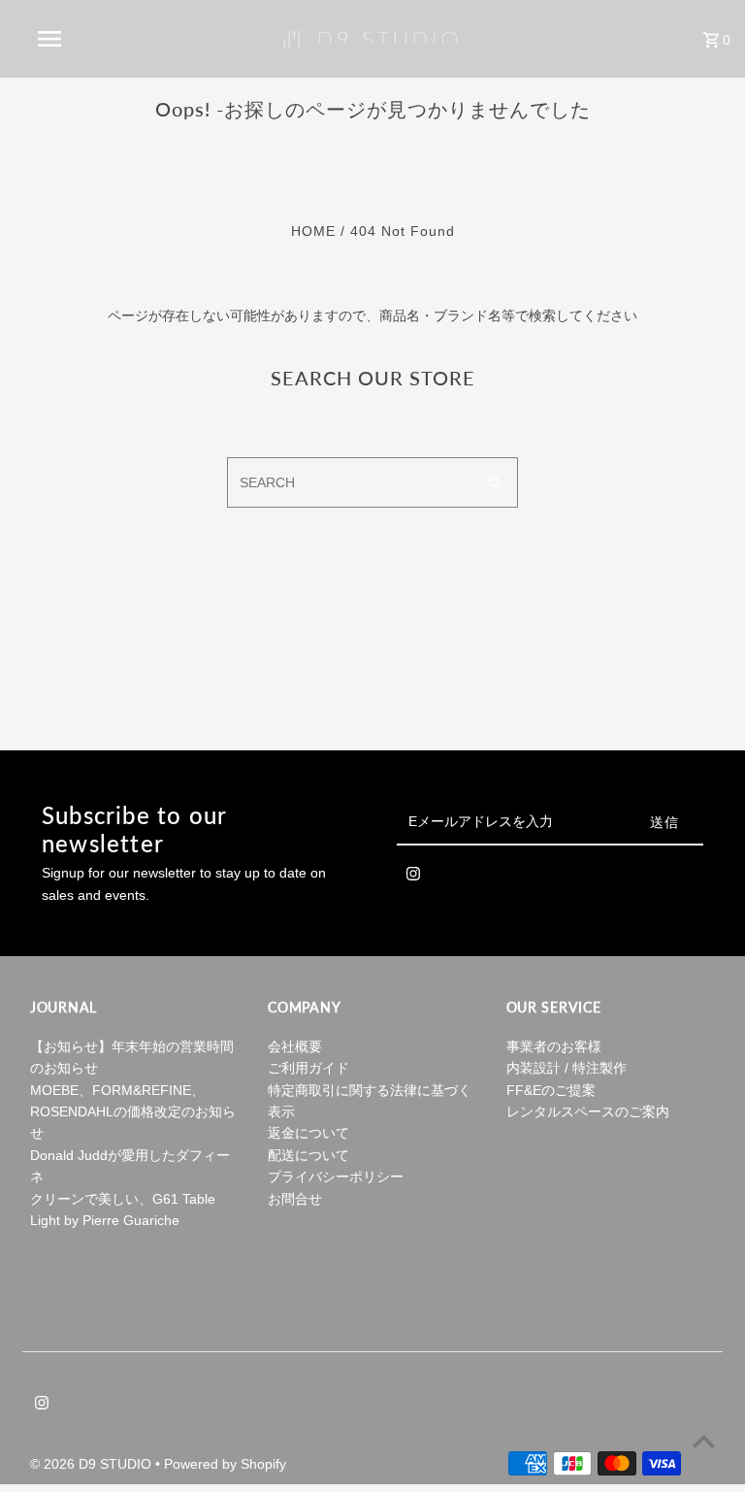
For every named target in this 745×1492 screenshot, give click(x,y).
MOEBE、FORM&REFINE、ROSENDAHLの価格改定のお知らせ (133, 1112)
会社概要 (295, 1046)
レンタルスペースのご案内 (587, 1111)
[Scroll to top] (704, 1441)
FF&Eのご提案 (551, 1090)
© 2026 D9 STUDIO (92, 1464)
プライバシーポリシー (336, 1176)
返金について (308, 1133)
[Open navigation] (85, 39)
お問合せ (295, 1199)
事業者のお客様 (553, 1046)
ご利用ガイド (308, 1068)
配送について (308, 1155)
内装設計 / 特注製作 (566, 1068)
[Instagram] (413, 877)
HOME (313, 231)
